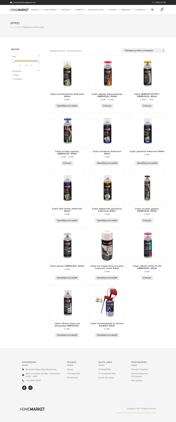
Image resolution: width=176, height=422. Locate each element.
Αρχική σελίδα (15, 27)
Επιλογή (107, 106)
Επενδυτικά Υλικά (96, 10)
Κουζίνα (112, 10)
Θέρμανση (126, 10)
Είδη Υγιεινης (50, 10)
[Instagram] (30, 388)
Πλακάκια (35, 10)
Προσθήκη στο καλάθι (67, 106)
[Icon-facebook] (24, 388)
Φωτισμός (65, 10)
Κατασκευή (140, 10)
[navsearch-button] (152, 10)
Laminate (79, 10)
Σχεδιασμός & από (136, 413)
